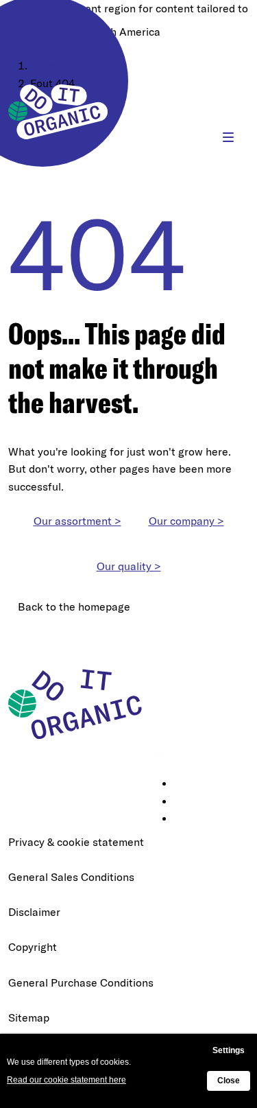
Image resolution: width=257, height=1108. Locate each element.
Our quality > (129, 566)
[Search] (186, 137)
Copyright (32, 947)
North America (124, 31)
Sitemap (28, 1017)
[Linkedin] (183, 784)
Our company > (186, 521)
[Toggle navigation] (228, 137)
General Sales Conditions (71, 877)
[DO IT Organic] (80, 703)
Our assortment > (77, 521)
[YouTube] (183, 819)
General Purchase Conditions (81, 982)
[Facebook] (183, 802)
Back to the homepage (74, 606)
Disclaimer (34, 912)
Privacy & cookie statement (76, 842)
